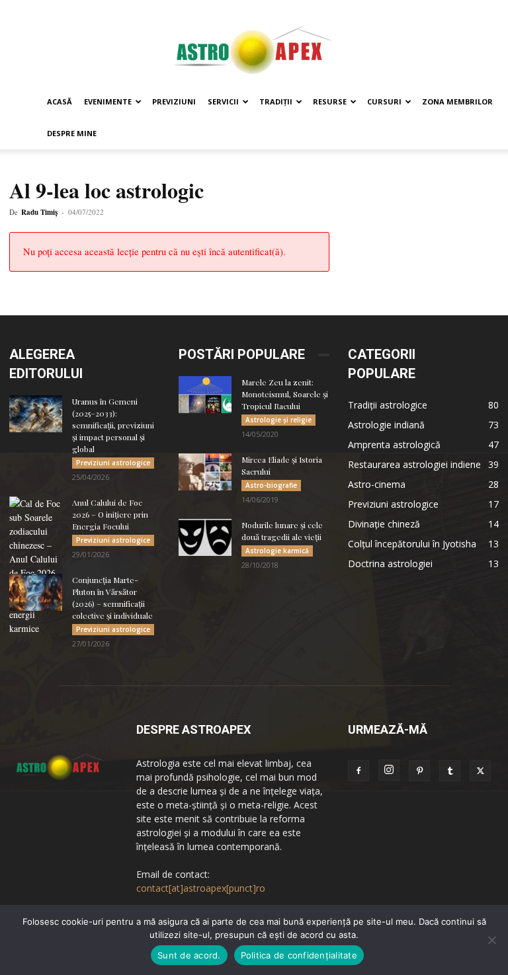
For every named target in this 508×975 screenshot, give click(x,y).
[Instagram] (389, 770)
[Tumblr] (449, 770)
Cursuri (384, 101)
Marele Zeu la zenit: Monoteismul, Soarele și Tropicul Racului (284, 394)
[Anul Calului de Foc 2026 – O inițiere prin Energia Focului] (35, 565)
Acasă (59, 101)
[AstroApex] (254, 44)
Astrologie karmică (277, 550)
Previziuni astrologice (113, 462)
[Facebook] (358, 770)
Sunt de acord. (189, 955)
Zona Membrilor (457, 101)
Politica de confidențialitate (299, 955)
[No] (491, 940)
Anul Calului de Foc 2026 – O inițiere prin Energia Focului (110, 514)
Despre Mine (72, 133)
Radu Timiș (39, 212)
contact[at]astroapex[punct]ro (200, 888)
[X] (480, 770)
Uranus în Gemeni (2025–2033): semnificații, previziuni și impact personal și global (113, 425)
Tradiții (275, 101)
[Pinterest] (419, 770)
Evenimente (108, 101)
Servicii (223, 101)
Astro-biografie (271, 485)
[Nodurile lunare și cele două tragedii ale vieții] (205, 537)
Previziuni (174, 101)
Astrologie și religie (278, 419)
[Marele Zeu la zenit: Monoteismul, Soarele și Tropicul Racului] (205, 394)
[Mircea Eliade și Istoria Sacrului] (205, 471)
